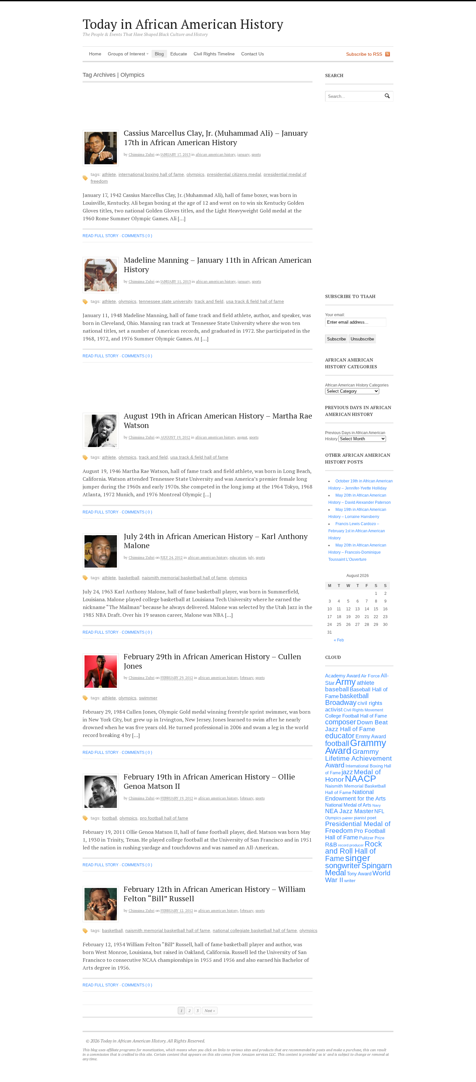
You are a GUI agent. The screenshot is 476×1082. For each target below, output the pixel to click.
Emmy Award (371, 736)
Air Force (370, 675)
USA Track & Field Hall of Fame (255, 301)
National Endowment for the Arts (355, 795)
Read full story (101, 236)
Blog (159, 53)
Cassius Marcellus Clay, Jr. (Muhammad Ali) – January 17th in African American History (216, 137)
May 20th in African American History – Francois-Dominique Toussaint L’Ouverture (357, 552)
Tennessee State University (165, 301)
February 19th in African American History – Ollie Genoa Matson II (209, 781)
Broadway (341, 702)
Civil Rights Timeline (214, 53)
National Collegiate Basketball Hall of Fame (255, 930)
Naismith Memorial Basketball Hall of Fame (184, 577)
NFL (379, 811)
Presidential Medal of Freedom (358, 827)
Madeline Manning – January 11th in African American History (218, 264)
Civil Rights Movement (363, 710)
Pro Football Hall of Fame (164, 818)
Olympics (195, 174)
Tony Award (359, 873)
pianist (360, 817)
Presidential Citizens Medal (234, 174)
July (251, 557)
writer (350, 880)
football (109, 818)
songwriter (342, 865)
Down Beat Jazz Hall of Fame (356, 725)
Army (345, 682)
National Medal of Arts (348, 805)
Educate (178, 53)
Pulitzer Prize (371, 837)
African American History (215, 154)
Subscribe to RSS (364, 54)
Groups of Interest (125, 54)
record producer (351, 845)
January (243, 154)
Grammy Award (355, 746)
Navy (376, 805)
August (242, 437)
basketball (129, 577)
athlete (109, 174)
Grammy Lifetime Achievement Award (358, 758)
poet (371, 817)
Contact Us (252, 53)
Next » (210, 1010)
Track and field (209, 301)
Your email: (335, 315)
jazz (347, 772)
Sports (256, 154)
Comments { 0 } (137, 236)
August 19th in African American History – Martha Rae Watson (218, 420)
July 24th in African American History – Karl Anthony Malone (216, 541)
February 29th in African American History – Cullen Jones (212, 661)
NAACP (360, 779)
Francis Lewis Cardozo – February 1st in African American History (356, 531)
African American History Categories (357, 385)
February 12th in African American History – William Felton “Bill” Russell (214, 894)
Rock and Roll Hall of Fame (353, 851)
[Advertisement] (203, 109)
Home (95, 53)
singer (357, 858)
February (247, 677)
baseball (337, 689)
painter (347, 818)
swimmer (148, 697)
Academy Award (342, 675)
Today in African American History (183, 23)
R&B (331, 844)
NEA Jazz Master (349, 811)
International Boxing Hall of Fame (151, 174)
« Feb (339, 640)
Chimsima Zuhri (141, 154)
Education (238, 557)
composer (340, 722)
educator (340, 735)
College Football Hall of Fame (356, 716)
